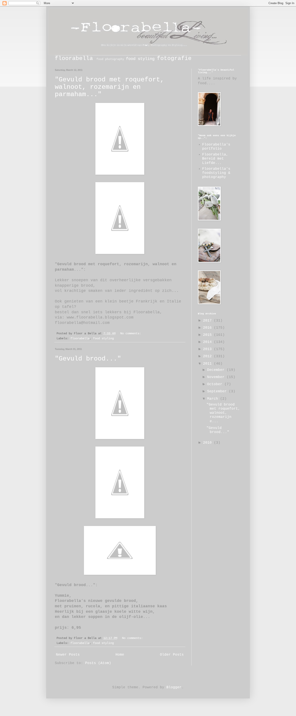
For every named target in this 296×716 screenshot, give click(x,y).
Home (119, 655)
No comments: (131, 333)
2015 (208, 335)
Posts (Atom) (98, 663)
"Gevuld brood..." (88, 358)
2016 (208, 328)
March (213, 399)
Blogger (174, 687)
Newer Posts (68, 655)
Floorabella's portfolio (216, 147)
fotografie (174, 58)
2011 (208, 364)
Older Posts (172, 655)
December (217, 370)
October (215, 384)
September (218, 391)
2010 (208, 443)
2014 (208, 342)
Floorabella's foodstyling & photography (216, 173)
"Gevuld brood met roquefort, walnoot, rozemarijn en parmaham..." (109, 87)
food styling (140, 59)
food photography (110, 59)
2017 (208, 321)
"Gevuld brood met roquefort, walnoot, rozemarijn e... (223, 413)
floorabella (74, 58)
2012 (208, 356)
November (217, 377)
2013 (208, 349)
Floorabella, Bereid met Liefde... (215, 159)
